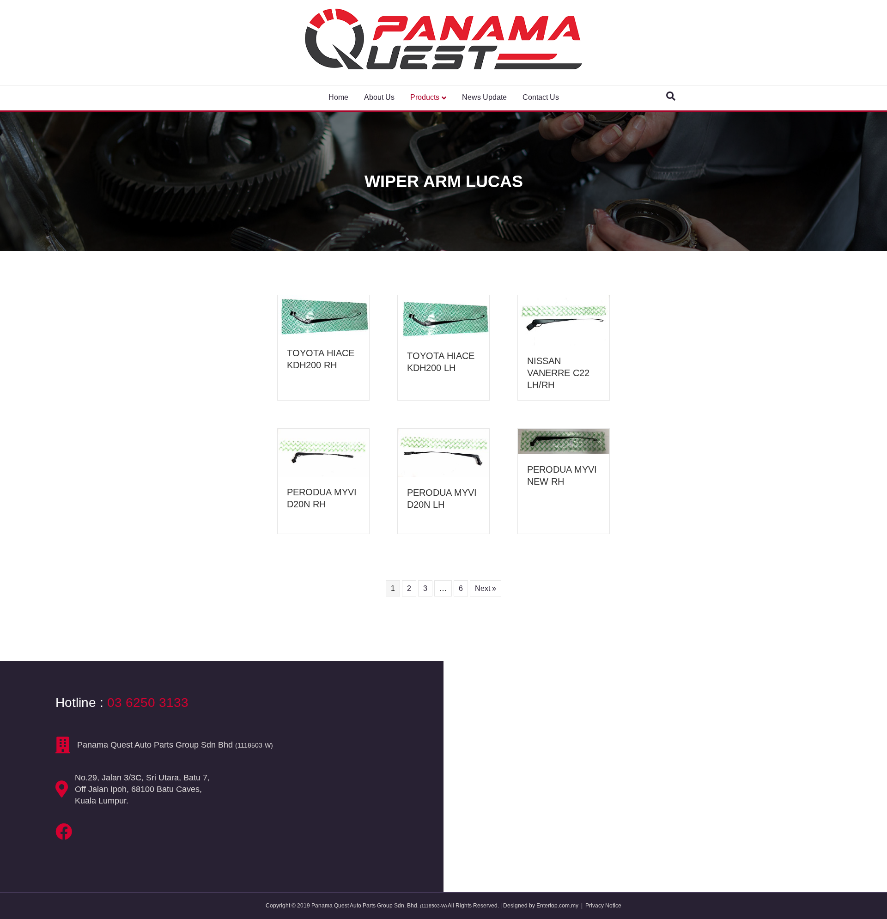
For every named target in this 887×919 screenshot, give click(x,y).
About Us (379, 97)
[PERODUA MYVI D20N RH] (323, 452)
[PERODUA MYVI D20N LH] (443, 452)
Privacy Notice (603, 905)
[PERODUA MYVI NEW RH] (563, 440)
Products (424, 97)
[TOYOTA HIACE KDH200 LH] (443, 317)
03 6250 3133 (147, 702)
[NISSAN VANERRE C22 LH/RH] (563, 320)
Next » (485, 588)
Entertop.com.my (557, 905)
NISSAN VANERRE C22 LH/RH (558, 373)
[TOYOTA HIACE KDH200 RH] (323, 316)
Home (338, 97)
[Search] (670, 96)
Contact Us (540, 97)
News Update (484, 97)
